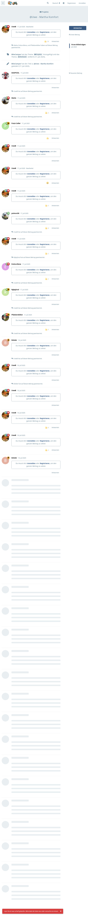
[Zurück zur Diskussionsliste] (3, 3)
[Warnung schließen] (61, 911)
